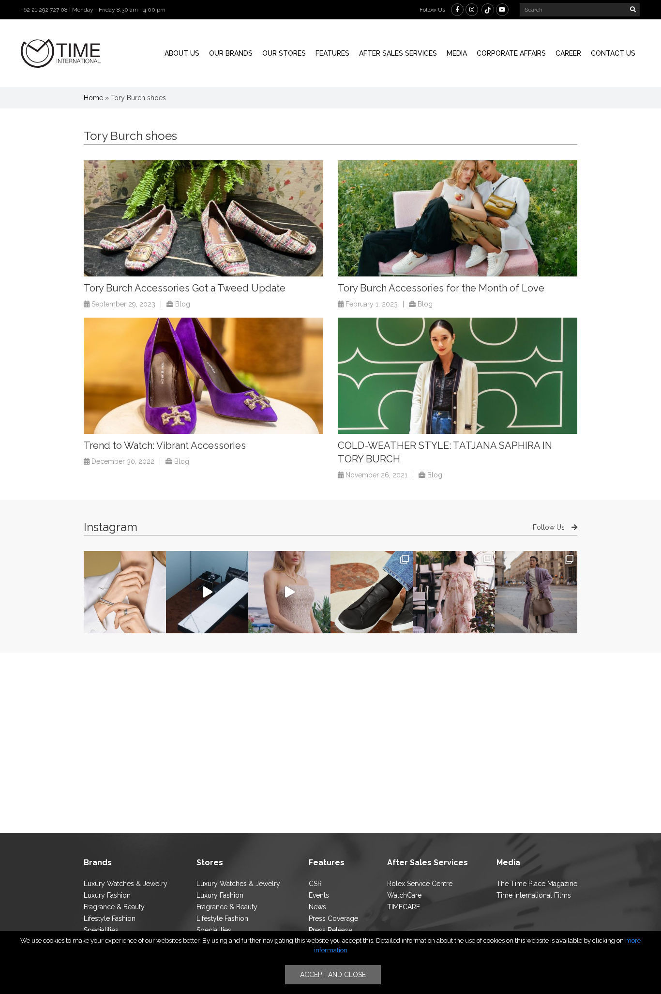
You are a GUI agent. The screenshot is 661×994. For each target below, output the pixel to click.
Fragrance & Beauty (114, 907)
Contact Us (613, 53)
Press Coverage (333, 918)
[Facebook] (457, 9)
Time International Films (533, 895)
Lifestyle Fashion (109, 918)
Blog (182, 304)
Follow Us (550, 527)
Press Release (330, 930)
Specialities (101, 930)
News (317, 907)
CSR (315, 883)
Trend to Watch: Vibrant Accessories (165, 445)
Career (568, 53)
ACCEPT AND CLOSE (333, 975)
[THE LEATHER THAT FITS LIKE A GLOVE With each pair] (371, 592)
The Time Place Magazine (536, 883)
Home (93, 98)
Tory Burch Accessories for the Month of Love (441, 288)
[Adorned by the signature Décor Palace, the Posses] (125, 592)
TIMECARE (403, 907)
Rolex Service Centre (419, 883)
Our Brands (231, 53)
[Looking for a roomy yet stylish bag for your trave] (536, 592)
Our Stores (284, 53)
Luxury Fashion (107, 895)
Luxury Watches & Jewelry (125, 883)
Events (319, 895)
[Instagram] (472, 9)
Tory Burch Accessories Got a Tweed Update (184, 288)
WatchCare (404, 895)
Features (332, 53)
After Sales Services (398, 53)
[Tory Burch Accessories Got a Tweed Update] (203, 218)
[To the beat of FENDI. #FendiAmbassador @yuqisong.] (207, 592)
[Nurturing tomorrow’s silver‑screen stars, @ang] (289, 592)
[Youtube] (502, 9)
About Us (182, 53)
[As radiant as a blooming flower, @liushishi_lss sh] (454, 592)
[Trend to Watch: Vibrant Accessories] (203, 376)
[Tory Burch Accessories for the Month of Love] (457, 218)
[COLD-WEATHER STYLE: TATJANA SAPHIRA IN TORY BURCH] (457, 376)
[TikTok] (487, 9)
